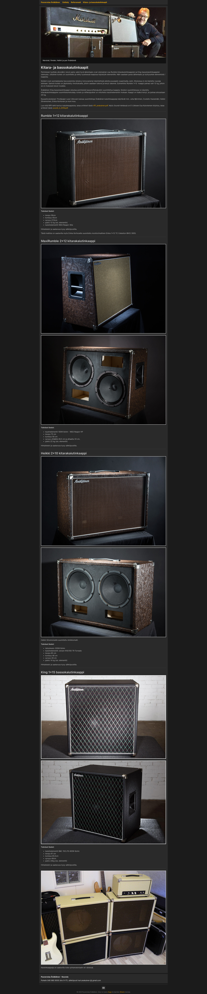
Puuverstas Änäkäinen (50, 2)
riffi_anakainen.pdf (100, 105)
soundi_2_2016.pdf (60, 108)
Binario (122, 992)
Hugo (110, 992)
